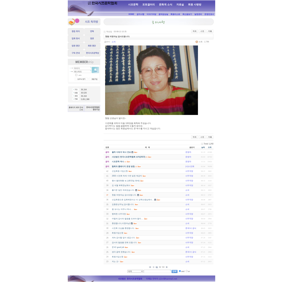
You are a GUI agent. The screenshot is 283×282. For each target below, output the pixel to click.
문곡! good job (118, 247)
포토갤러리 (148, 4)
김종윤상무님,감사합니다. (123, 204)
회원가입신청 (117, 233)
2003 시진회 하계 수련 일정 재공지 (127, 176)
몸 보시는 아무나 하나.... (122, 209)
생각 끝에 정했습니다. (121, 252)
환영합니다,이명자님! (121, 223)
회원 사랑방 (194, 4)
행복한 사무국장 (119, 214)
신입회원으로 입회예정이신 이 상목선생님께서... (133, 200)
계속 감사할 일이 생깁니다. (123, 238)
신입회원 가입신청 (120, 171)
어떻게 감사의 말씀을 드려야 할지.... (127, 219)
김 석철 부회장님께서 (121, 185)
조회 (210, 147)
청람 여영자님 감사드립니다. (124, 195)
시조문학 (133, 4)
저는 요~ (115, 261)
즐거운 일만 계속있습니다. (123, 190)
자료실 (180, 4)
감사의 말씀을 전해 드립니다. (124, 242)
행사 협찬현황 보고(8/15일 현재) (126, 181)
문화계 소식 (165, 4)
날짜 (203, 147)
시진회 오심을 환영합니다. (123, 228)
